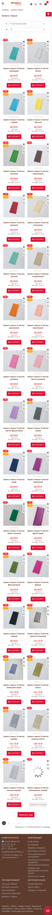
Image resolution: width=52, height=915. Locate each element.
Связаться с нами (36, 876)
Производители (35, 884)
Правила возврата (36, 848)
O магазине (33, 842)
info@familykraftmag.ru (13, 852)
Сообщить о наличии (38, 804)
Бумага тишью (24, 906)
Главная (5, 10)
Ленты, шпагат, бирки (23, 909)
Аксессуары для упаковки (22, 911)
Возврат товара (9, 897)
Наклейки (6, 911)
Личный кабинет (10, 884)
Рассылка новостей (11, 893)
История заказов (10, 887)
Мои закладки (8, 890)
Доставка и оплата (37, 851)
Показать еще (26, 815)
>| (18, 823)
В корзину (15, 85)
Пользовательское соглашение (37, 855)
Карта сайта (33, 887)
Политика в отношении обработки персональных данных (39, 862)
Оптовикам (33, 845)
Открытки (37, 909)
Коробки (5, 906)
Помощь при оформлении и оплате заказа (38, 870)
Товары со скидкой (37, 890)
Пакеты (13, 906)
